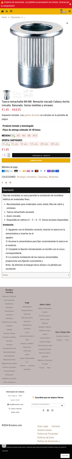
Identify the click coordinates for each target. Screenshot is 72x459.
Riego (49, 368)
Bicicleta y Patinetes (62, 336)
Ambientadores (27, 307)
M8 (29, 135)
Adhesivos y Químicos (9, 296)
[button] (8, 156)
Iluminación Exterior (45, 349)
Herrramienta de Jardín (45, 345)
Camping (59, 340)
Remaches (53, 177)
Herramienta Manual (9, 352)
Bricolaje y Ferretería (26, 177)
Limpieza (22, 366)
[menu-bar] (69, 11)
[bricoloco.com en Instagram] (52, 410)
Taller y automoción (9, 382)
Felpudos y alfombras (27, 343)
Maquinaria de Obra (9, 360)
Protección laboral (9, 371)
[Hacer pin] (10, 182)
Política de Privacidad (47, 433)
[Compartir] (2, 182)
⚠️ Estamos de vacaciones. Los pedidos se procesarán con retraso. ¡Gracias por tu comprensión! (35, 4)
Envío (5, 275)
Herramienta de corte (9, 348)
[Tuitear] (6, 182)
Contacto (55, 426)
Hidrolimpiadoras (9, 356)
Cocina (27, 332)
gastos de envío (32, 115)
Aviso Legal (42, 426)
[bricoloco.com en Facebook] (43, 410)
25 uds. (15, 144)
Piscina (41, 368)
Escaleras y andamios (9, 337)
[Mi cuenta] (11, 11)
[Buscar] (7, 11)
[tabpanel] (36, 54)
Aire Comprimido (9, 300)
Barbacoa (45, 323)
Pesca (67, 340)
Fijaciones (42, 177)
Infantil (27, 354)
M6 (23, 135)
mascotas (31, 366)
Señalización (9, 375)
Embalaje (9, 330)
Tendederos (27, 369)
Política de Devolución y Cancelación (48, 443)
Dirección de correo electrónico (40, 404)
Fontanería (9, 345)
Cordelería (9, 326)
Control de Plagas (44, 342)
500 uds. (55, 144)
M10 (35, 135)
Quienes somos (44, 430)
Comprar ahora (36, 160)
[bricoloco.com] (63, 11)
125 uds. (34, 144)
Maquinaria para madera (9, 363)
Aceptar (65, 455)
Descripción (8, 190)
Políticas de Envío (45, 437)
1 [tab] (33, 86)
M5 (18, 135)
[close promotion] (70, 4)
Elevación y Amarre (9, 333)
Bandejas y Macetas (45, 327)
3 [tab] (38, 86)
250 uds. (45, 144)
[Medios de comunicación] (67, 23)
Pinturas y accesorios (9, 367)
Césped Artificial (45, 338)
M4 (13, 135)
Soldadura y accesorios (9, 378)
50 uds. (24, 144)
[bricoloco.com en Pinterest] (47, 410)
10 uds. (5, 144)
